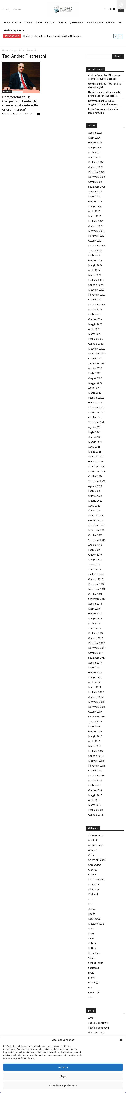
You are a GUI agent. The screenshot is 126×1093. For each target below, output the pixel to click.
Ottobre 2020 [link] (95, 476)
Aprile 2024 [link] (94, 270)
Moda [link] (91, 928)
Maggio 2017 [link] (95, 677)
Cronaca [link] (92, 869)
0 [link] (38, 114)
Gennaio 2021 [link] (95, 461)
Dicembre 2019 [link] (96, 525)
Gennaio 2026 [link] (95, 167)
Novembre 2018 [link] (96, 589)
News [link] (91, 933)
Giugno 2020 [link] (95, 495)
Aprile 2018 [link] (94, 623)
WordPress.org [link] (96, 1032)
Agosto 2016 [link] (95, 721)
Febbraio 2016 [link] (96, 750)
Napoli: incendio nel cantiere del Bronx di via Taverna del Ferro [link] (104, 94)
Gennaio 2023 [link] (95, 343)
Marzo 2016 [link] (94, 746)
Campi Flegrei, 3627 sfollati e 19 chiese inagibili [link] (104, 86)
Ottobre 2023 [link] (95, 299)
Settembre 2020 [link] (96, 481)
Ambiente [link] (93, 840)
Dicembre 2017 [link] (96, 643)
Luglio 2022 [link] (94, 373)
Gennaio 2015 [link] (95, 814)
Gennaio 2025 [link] (95, 225)
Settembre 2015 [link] (96, 775)
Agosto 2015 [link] (95, 780)
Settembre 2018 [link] (96, 598)
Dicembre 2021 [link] (96, 407)
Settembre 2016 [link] (96, 716)
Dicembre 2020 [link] (96, 466)
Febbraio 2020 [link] (96, 515)
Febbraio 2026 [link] (96, 162)
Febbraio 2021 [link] (96, 456)
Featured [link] (93, 894)
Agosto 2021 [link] (95, 427)
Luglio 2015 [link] (94, 785)
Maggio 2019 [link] (95, 559)
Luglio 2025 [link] (94, 196)
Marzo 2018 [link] (94, 628)
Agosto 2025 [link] (95, 191)
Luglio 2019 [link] (94, 549)
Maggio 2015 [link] (95, 795)
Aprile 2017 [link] (94, 682)
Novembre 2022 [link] (96, 353)
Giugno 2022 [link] (95, 378)
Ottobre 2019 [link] (95, 535)
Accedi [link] (91, 1017)
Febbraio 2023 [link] (96, 338)
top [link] (90, 987)
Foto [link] (90, 904)
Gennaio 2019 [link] (95, 579)
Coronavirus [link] (94, 864)
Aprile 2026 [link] (94, 152)
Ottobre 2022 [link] (95, 358)
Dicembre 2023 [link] (96, 289)
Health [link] (91, 913)
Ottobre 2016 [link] (95, 711)
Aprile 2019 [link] (94, 564)
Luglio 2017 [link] (94, 667)
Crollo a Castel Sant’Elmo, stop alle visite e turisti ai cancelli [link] (104, 77)
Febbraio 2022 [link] (96, 397)
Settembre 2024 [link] (96, 245)
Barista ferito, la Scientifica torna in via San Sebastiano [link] (52, 36)
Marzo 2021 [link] (94, 451)
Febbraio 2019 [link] (96, 574)
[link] (121, 4)
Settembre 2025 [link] (96, 186)
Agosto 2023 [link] (95, 309)
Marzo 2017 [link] (94, 687)
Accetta (63, 1067)
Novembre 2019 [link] (96, 530)
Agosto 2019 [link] (95, 544)
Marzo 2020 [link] (94, 510)
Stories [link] (92, 977)
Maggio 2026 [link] (95, 147)
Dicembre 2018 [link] (96, 584)
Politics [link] (92, 948)
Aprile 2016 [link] (94, 741)
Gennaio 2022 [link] (95, 402)
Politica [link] (92, 943)
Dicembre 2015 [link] (96, 760)
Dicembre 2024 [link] (96, 230)
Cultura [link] (92, 874)
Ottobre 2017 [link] (95, 652)
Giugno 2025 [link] (95, 201)
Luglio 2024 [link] (94, 255)
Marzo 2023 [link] (94, 333)
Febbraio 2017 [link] (96, 692)
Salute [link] (91, 958)
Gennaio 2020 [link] (95, 520)
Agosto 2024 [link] (95, 250)
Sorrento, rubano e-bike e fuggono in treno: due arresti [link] (103, 103)
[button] (121, 1039)
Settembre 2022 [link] (96, 363)
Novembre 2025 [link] (96, 176)
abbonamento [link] (95, 835)
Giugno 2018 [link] (95, 613)
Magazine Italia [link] (96, 923)
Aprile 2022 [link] (94, 387)
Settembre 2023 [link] (96, 304)
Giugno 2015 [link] (95, 790)
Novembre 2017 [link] (96, 647)
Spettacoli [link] (93, 967)
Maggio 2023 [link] (95, 324)
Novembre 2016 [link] (96, 706)
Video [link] (91, 997)
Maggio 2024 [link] (95, 265)
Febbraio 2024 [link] (96, 279)
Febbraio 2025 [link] (96, 221)
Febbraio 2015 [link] (96, 809)
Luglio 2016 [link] (94, 726)
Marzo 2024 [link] (94, 275)
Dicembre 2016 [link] (96, 701)
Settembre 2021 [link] (96, 422)
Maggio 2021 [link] (95, 441)
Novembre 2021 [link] (96, 412)
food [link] (90, 899)
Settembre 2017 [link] (96, 657)
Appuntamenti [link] (95, 845)
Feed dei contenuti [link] (98, 1022)
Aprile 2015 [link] (94, 800)
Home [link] (5, 50)
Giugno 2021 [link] (95, 436)
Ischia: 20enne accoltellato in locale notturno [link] (103, 111)
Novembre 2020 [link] (96, 471)
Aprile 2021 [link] (94, 446)
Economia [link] (7, 91)
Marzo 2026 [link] (94, 157)
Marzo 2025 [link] (94, 216)
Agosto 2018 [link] (95, 603)
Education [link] (93, 889)
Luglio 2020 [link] (94, 490)
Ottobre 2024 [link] (95, 240)
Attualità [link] (92, 850)
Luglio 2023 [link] (94, 314)
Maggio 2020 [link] (95, 500)
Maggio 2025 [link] (95, 206)
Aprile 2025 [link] (94, 211)
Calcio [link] (91, 855)
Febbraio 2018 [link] (96, 633)
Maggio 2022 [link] (95, 383)
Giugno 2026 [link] (95, 142)
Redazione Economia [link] (12, 114)
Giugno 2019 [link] (95, 554)
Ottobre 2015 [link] (95, 770)
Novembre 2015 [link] (96, 765)
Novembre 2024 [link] (96, 235)
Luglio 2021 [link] (94, 432)
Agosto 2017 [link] (95, 662)
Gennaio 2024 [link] (95, 284)
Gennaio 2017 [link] (95, 697)
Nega (63, 1076)
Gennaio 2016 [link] (95, 755)
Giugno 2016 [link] (95, 731)
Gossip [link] (91, 908)
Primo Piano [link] (94, 953)
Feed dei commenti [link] (98, 1027)
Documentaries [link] (96, 879)
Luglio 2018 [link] (94, 608)
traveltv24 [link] (93, 992)
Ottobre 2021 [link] (95, 417)
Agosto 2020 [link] (95, 486)
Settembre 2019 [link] (96, 540)
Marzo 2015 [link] (94, 804)
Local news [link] (94, 918)
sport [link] (91, 972)
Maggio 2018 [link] (95, 618)
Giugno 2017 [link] (95, 672)
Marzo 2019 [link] (94, 569)
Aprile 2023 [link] (94, 329)
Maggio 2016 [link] (95, 736)
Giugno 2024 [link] (95, 260)
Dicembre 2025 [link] (96, 172)
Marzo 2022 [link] (94, 392)
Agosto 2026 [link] (95, 132)
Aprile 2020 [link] (94, 505)
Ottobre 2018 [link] (95, 593)
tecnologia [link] (93, 982)
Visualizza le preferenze (63, 1085)
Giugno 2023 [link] (95, 319)
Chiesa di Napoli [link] (96, 859)
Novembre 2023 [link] (96, 294)
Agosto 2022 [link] (95, 368)
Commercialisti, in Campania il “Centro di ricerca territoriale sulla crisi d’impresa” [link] (20, 103)
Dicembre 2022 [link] (96, 348)
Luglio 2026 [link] (94, 137)
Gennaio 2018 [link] (95, 638)
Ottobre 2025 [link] (95, 181)
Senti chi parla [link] (95, 962)
